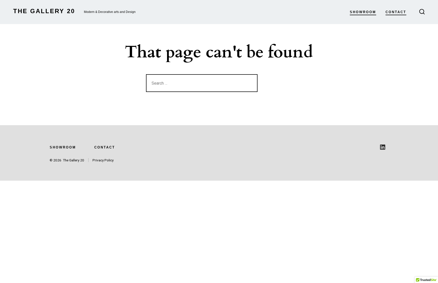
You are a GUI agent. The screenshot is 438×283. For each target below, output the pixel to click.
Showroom (363, 12)
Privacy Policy (103, 160)
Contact (396, 12)
